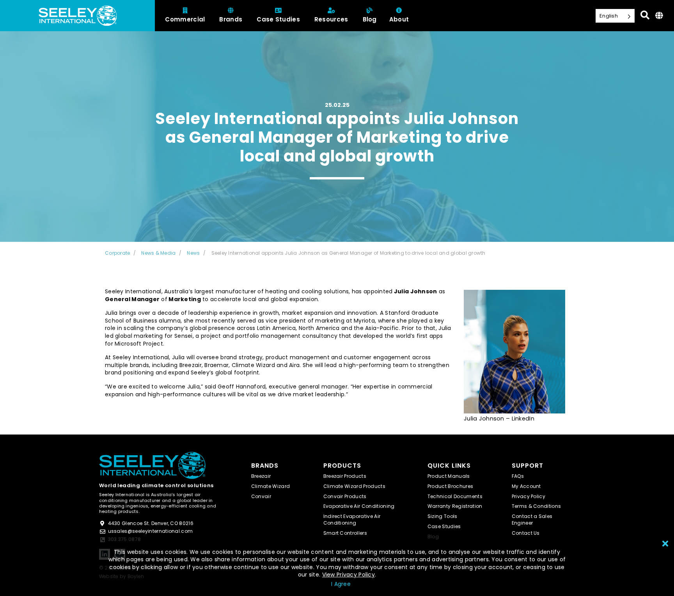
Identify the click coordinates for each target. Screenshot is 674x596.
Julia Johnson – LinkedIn (499, 418)
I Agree (341, 584)
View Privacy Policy (348, 574)
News (193, 253)
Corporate (117, 253)
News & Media (158, 253)
